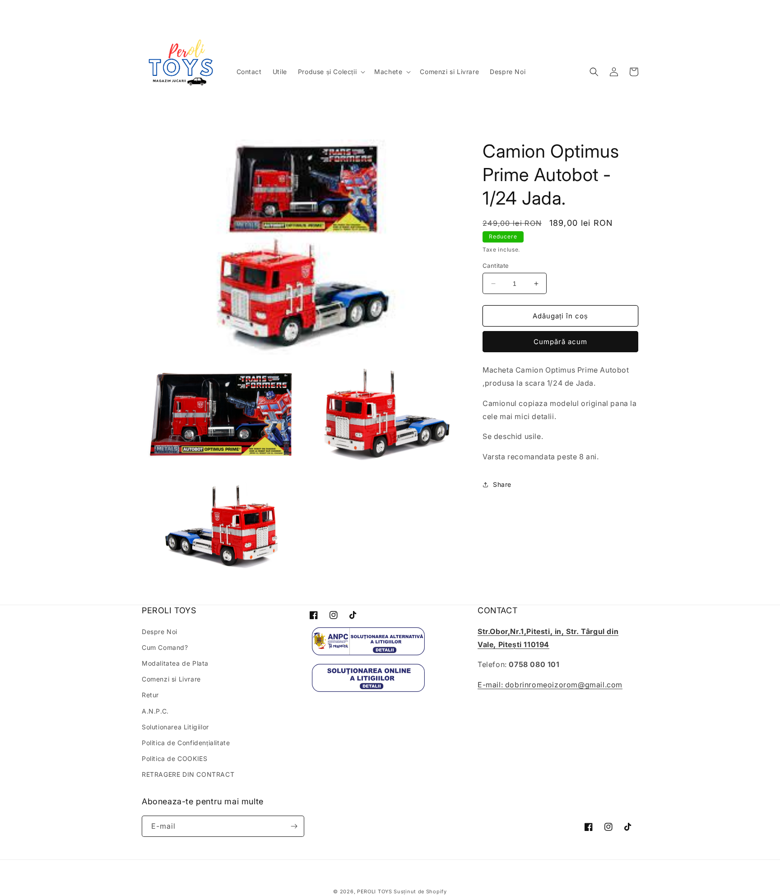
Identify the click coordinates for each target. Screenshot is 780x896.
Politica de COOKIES (174, 758)
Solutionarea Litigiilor (175, 727)
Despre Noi (159, 631)
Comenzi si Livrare (171, 679)
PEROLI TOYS (374, 891)
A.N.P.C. (155, 711)
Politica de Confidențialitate (186, 743)
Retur (150, 695)
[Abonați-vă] (294, 826)
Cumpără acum (560, 341)
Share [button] (502, 484)
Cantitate (496, 265)
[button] (330, 71)
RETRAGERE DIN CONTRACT (188, 774)
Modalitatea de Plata (175, 663)
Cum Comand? (165, 647)
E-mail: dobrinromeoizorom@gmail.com (550, 684)
